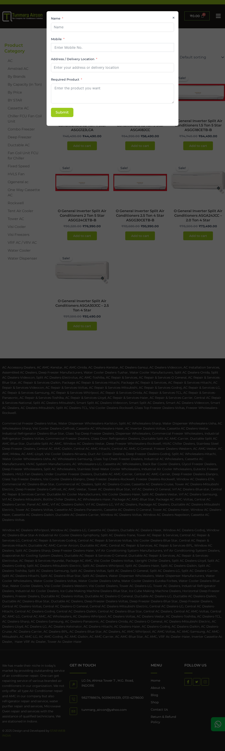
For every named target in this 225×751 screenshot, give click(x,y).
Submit (62, 112)
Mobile (56, 39)
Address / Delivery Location (72, 59)
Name (55, 18)
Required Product (65, 79)
